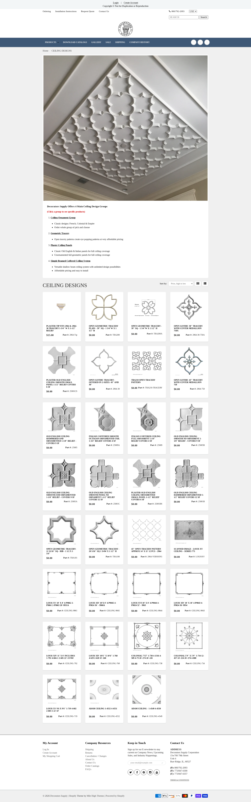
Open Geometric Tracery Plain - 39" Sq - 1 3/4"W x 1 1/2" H (103, 328)
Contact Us (104, 11)
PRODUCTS (50, 42)
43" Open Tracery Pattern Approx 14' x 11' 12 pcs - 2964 (146, 550)
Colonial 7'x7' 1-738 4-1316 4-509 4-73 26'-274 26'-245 (146, 657)
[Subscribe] (162, 763)
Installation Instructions (66, 11)
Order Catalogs (92, 766)
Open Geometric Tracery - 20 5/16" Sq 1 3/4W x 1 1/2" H (104, 550)
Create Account (131, 2)
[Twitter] (130, 772)
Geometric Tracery (60, 233)
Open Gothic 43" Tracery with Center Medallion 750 (188, 382)
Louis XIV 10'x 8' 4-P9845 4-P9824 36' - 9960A (102, 604)
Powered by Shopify (115, 796)
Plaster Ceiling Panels (61, 245)
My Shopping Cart (51, 756)
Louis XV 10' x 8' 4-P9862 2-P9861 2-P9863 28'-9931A (59, 604)
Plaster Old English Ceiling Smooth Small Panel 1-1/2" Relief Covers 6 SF (61, 383)
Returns (88, 752)
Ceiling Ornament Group (63, 217)
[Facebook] (137, 772)
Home (45, 50)
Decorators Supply (58, 796)
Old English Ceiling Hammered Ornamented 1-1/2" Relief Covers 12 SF (189, 495)
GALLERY (96, 42)
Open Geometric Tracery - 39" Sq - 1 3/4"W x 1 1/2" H (146, 327)
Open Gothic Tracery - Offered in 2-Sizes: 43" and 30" (104, 382)
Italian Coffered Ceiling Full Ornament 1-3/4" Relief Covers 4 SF (146, 438)
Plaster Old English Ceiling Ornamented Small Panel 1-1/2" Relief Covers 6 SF (145, 496)
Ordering (47, 11)
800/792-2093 (178, 11)
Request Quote (87, 11)
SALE (108, 42)
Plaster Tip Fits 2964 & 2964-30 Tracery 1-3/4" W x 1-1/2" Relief (61, 328)
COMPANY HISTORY (139, 42)
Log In (46, 749)
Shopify (72, 796)
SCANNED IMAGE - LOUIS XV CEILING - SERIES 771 (188, 550)
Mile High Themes (95, 796)
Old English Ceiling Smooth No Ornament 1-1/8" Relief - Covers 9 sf (187, 438)
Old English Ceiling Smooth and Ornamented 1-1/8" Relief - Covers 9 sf (61, 495)
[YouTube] (157, 772)
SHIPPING (120, 42)
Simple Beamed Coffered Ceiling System (70, 261)
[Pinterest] (144, 772)
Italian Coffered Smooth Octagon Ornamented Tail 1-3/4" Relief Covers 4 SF (104, 438)
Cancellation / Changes (95, 756)
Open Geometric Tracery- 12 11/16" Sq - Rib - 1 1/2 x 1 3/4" (61, 551)
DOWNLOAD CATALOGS (75, 42)
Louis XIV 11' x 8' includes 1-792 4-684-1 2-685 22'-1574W (60, 657)
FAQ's (88, 769)
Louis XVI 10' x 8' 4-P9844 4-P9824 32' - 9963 (145, 604)
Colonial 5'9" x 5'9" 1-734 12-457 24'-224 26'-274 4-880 (189, 657)
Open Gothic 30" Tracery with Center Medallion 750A (188, 328)
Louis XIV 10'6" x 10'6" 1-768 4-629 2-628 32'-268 (103, 657)
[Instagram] (150, 772)
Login (116, 2)
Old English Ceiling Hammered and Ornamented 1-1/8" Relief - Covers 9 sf (61, 439)
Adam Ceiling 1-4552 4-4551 (103, 709)
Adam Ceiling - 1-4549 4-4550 (146, 709)
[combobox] (184, 17)
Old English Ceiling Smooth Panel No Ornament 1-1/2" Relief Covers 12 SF (102, 496)
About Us (89, 759)
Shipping (89, 749)
